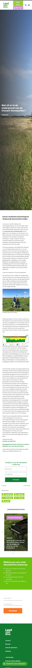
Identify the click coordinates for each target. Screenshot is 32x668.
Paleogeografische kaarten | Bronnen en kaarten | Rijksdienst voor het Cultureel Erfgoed (15, 445)
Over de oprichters (11, 647)
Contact (8, 640)
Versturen (16, 479)
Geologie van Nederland (8, 441)
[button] (25, 5)
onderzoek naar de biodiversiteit (13, 231)
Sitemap (8, 651)
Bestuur (7, 644)
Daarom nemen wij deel (12, 661)
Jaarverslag (9, 657)
